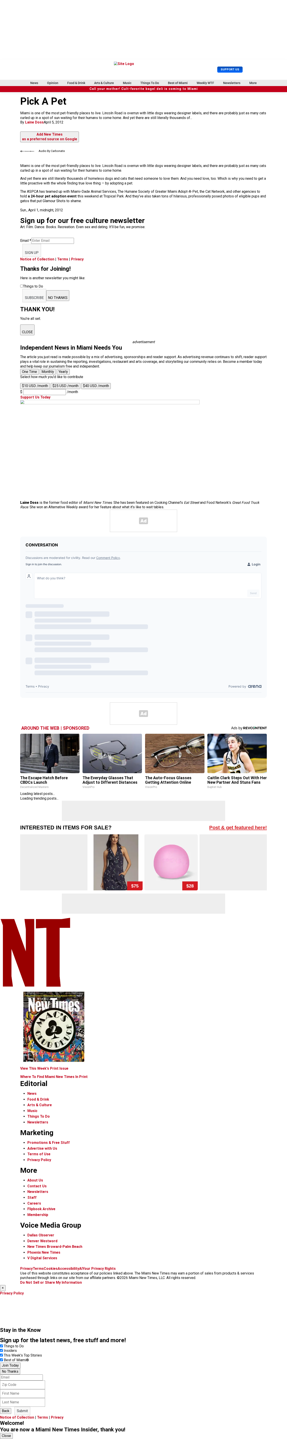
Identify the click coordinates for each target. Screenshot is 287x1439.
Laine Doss (34, 122)
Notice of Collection (37, 259)
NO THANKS (57, 298)
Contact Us (37, 1186)
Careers (34, 1203)
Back (5, 1411)
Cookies (51, 1268)
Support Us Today (35, 397)
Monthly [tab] (47, 372)
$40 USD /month (96, 386)
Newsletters (231, 83)
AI (81, 1268)
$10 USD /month (35, 386)
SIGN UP (32, 253)
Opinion (52, 83)
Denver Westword (42, 1241)
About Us (35, 1180)
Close (6, 1436)
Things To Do (149, 83)
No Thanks (10, 1371)
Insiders (10, 1350)
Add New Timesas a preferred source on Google (49, 136)
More (253, 83)
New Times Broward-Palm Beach (54, 1246)
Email (25, 240)
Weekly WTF (205, 83)
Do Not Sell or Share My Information (51, 1282)
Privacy (77, 259)
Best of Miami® (16, 1360)
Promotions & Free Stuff (48, 1142)
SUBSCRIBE (34, 298)
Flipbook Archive (41, 1209)
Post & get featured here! (238, 827)
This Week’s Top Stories (23, 1355)
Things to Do (14, 1346)
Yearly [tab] (63, 372)
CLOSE (27, 332)
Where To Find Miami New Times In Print (54, 1077)
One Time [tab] (29, 372)
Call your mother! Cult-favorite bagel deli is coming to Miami (143, 89)
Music (127, 83)
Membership (37, 1215)
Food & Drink (76, 83)
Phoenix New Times (43, 1252)
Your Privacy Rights (99, 1268)
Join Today (10, 1365)
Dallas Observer (40, 1235)
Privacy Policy (39, 1160)
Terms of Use (38, 1154)
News (34, 83)
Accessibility (68, 1268)
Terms (62, 259)
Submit (22, 1411)
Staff (32, 1197)
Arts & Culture (104, 83)
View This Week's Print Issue (44, 1068)
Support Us (230, 69)
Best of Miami (178, 83)
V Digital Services (42, 1258)
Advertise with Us (42, 1148)
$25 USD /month (65, 386)
